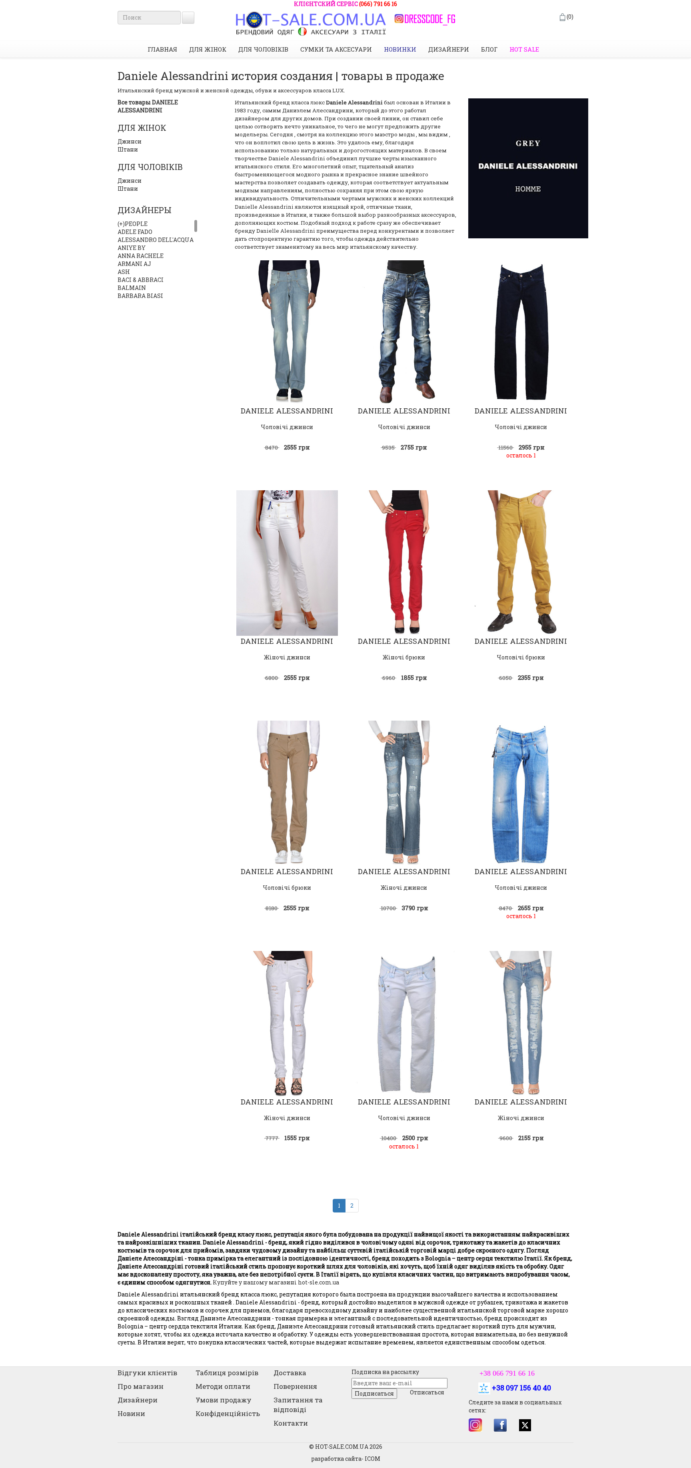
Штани (128, 149)
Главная (162, 49)
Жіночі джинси (287, 657)
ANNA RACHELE (141, 256)
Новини (131, 1413)
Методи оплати (223, 1386)
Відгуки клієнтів (147, 1372)
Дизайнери (448, 49)
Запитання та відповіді (298, 1404)
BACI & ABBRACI (141, 280)
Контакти (291, 1423)
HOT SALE (524, 49)
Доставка (290, 1372)
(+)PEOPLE (133, 224)
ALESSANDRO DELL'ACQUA (156, 240)
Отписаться (427, 1392)
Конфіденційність (228, 1413)
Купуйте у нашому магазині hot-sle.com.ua (275, 1282)
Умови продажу (224, 1399)
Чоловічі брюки (521, 657)
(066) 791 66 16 (378, 4)
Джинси (130, 141)
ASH (124, 272)
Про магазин (141, 1386)
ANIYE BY (132, 248)
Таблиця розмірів (227, 1372)
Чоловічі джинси (287, 427)
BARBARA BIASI (140, 296)
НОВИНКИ (400, 49)
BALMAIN (132, 288)
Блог (489, 49)
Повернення (295, 1386)
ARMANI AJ (134, 264)
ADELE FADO (135, 232)
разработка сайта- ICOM (345, 1458)
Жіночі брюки (404, 657)
